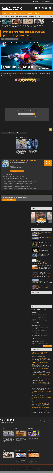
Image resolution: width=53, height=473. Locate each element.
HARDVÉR (29, 13)
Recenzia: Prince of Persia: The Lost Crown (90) (13, 178)
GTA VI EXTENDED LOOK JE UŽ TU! (16, 25)
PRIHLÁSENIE (47, 1)
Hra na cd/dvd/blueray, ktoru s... (39, 316)
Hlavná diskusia (35, 325)
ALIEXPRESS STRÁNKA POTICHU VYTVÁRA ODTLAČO (27, 26)
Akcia (13, 166)
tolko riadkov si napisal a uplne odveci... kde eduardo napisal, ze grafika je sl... (41, 405)
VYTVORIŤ (45, 345)
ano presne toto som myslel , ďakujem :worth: (41, 412)
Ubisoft (14, 165)
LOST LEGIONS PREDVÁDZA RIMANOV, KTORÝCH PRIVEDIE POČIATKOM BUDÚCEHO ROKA (41, 274)
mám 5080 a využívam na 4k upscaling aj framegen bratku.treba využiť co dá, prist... (40, 366)
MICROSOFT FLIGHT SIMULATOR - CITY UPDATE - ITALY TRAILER (45, 281)
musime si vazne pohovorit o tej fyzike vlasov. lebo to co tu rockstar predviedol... (41, 384)
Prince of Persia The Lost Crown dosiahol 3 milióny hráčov (15, 180)
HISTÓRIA (7, 16)
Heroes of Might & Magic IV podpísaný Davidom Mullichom (41, 224)
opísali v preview (17, 73)
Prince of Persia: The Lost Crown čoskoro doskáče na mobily (15, 185)
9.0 (48, 162)
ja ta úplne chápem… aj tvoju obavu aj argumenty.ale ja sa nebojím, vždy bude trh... (41, 372)
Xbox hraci (34, 312)
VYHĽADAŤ (31, 16)
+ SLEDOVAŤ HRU (16, 171)
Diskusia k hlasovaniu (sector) (38, 328)
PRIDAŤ (39, 16)
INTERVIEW (18, 16)
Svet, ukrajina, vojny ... (37, 341)
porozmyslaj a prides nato (37, 380)
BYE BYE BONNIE (43, 232)
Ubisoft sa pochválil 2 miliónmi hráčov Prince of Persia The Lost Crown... (18, 181)
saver (22, 38)
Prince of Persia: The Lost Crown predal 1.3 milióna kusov (15, 186)
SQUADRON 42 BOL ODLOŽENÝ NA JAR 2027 (45, 255)
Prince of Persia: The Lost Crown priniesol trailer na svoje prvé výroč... (17, 188)
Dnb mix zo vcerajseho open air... (39, 309)
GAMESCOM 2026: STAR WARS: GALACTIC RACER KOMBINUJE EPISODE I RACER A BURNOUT (41, 268)
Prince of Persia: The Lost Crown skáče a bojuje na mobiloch (15, 183)
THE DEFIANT (42, 237)
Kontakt (15, 467)
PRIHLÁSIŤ (9, 199)
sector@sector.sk (37, 469)
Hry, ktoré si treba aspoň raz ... (39, 319)
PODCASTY (12, 16)
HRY (24, 13)
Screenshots (34, 338)
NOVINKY (6, 13)
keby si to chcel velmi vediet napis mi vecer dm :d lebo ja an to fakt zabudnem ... (41, 389)
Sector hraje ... (35, 332)
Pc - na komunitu (35, 322)
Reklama (12, 467)
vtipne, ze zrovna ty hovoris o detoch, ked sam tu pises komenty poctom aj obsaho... (41, 376)
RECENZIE (13, 13)
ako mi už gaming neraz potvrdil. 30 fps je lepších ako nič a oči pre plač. (40, 394)
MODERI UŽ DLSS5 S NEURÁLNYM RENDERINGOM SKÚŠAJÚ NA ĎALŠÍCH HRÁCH (41, 244)
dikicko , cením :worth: (36, 409)
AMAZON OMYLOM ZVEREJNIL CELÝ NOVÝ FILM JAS (6, 26)
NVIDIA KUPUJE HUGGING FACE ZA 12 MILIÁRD (44, 250)
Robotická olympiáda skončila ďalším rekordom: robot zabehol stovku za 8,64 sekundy (8, 440)
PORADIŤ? (47, 16)
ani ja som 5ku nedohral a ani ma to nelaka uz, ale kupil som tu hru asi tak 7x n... (41, 360)
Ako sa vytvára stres (7, 460)
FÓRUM (36, 13)
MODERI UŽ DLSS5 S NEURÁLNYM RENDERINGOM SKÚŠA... (40, 353)
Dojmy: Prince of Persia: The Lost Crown (11, 176)
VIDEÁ (19, 13)
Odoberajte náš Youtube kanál (14, 132)
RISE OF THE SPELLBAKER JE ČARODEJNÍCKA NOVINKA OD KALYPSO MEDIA (42, 261)
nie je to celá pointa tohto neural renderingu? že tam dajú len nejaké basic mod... (42, 355)
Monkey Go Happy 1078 (33, 438)
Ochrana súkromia (5, 467)
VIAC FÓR (49, 345)
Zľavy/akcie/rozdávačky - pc (38, 335)
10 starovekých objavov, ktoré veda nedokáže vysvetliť (33, 461)
